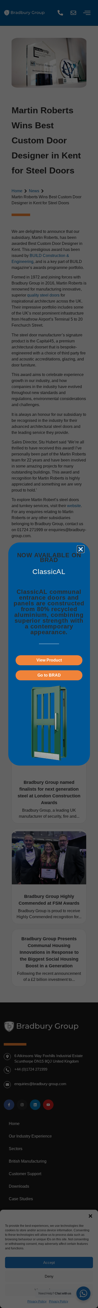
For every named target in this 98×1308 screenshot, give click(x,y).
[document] (49, 654)
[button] (81, 549)
